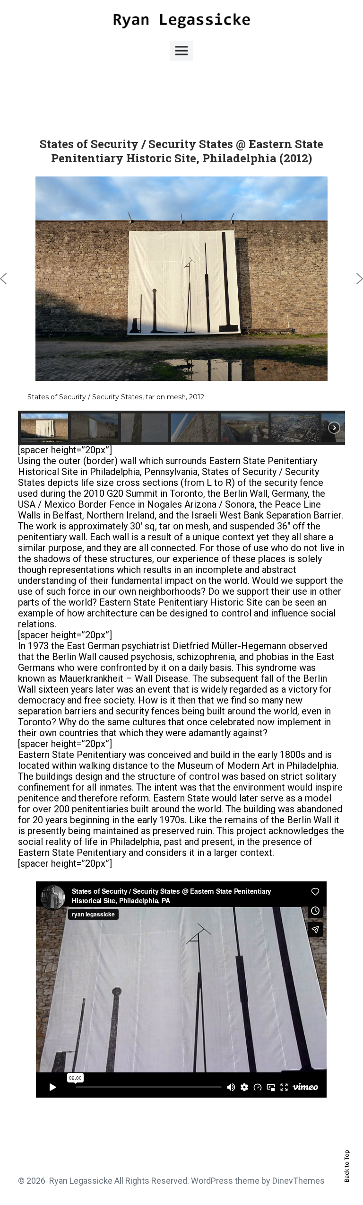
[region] (181, 310)
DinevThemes (297, 1181)
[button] (44, 427)
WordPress (212, 1181)
